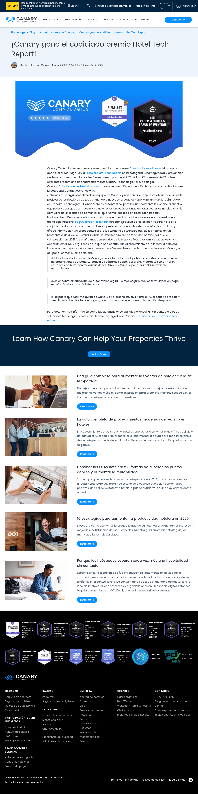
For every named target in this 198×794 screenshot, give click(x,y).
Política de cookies (153, 780)
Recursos (85, 728)
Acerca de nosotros (92, 697)
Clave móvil (12, 710)
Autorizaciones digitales (146, 168)
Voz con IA (48, 724)
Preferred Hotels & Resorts (133, 715)
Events (84, 741)
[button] (75, 6)
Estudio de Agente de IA (57, 715)
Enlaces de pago (15, 766)
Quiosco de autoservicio (20, 706)
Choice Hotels (125, 710)
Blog (82, 706)
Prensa (84, 719)
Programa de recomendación (90, 734)
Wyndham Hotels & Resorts (134, 706)
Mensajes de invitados (19, 740)
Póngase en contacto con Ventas (113, 6)
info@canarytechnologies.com (174, 715)
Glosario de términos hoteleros (92, 712)
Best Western (125, 701)
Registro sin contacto (18, 697)
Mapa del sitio (176, 780)
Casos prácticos (127, 697)
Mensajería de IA (52, 720)
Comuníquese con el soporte (172, 710)
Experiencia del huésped (57, 737)
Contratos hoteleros (17, 762)
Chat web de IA (52, 729)
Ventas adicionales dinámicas (17, 734)
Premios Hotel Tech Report (103, 173)
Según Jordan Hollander (91, 222)
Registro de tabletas (17, 701)
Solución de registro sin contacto (81, 186)
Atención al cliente (145, 6)
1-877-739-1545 (164, 697)
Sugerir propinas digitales (58, 701)
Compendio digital (16, 727)
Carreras (85, 701)
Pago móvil (49, 697)
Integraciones (88, 723)
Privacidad (131, 780)
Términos (116, 780)
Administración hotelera (57, 741)
